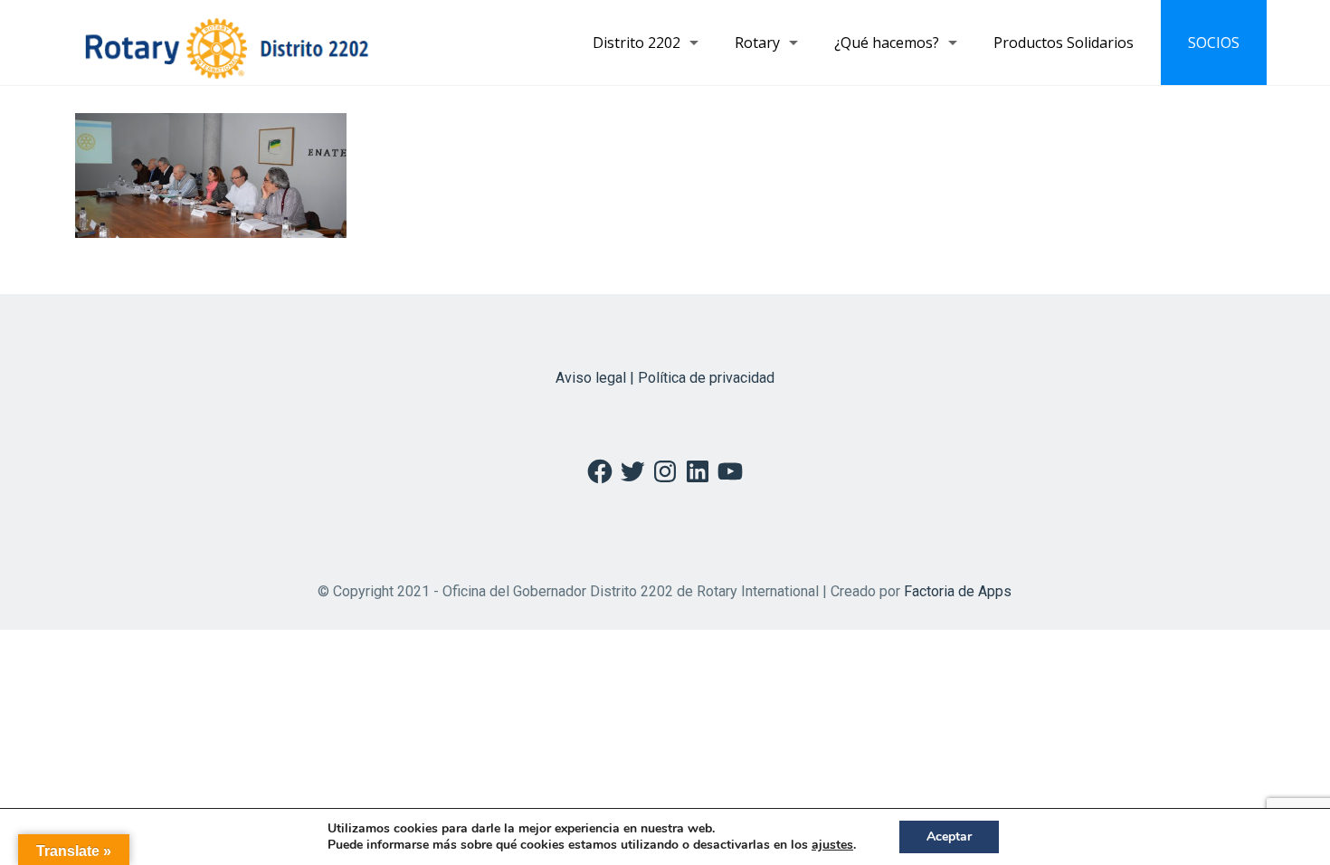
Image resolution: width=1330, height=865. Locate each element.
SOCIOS (1214, 42)
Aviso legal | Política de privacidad (665, 377)
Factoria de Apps (958, 591)
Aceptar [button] (949, 836)
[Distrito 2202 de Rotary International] (226, 42)
